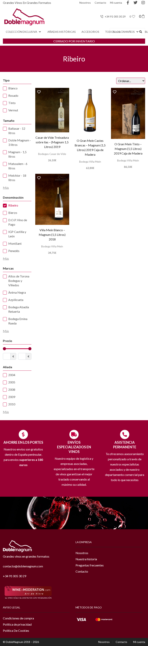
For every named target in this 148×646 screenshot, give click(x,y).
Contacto (100, 2)
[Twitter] (135, 3)
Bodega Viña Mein (90, 161)
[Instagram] (143, 3)
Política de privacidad (17, 624)
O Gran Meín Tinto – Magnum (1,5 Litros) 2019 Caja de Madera (128, 148)
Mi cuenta (116, 2)
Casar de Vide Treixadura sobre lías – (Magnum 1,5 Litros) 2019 (52, 142)
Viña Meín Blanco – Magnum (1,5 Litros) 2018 (52, 234)
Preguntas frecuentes (90, 565)
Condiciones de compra (18, 618)
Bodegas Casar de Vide (52, 153)
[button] (24, 32)
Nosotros (85, 2)
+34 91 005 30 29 (14, 576)
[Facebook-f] (128, 3)
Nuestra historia (86, 559)
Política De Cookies (16, 630)
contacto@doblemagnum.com (23, 566)
